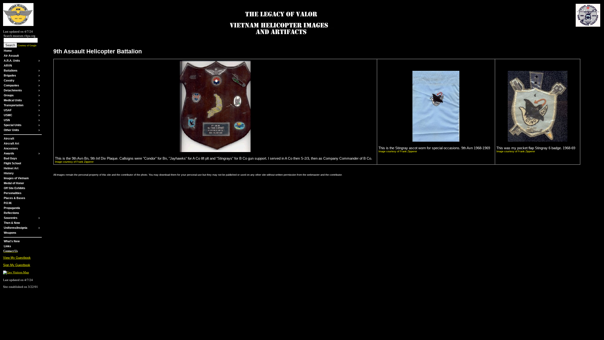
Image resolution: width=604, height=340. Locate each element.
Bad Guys (10, 158)
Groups (9, 95)
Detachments (13, 90)
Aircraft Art (11, 143)
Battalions (10, 70)
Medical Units (13, 100)
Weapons (10, 232)
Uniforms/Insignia (15, 228)
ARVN (8, 65)
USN (7, 120)
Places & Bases (14, 198)
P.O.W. (8, 203)
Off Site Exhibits (14, 188)
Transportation (13, 105)
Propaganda (12, 208)
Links (7, 246)
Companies (11, 85)
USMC (8, 115)
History (9, 173)
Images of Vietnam (16, 178)
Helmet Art (11, 168)
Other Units (11, 130)
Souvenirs (10, 218)
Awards (9, 153)
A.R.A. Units (12, 60)
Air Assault (11, 55)
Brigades (10, 75)
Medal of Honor (14, 183)
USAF (8, 110)
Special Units (12, 125)
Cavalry (9, 80)
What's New (12, 241)
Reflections (11, 213)
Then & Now (12, 223)
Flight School (12, 163)
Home (8, 50)
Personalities (12, 193)
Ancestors (11, 148)
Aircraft (9, 138)
